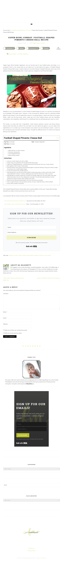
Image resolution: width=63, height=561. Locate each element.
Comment (5, 293)
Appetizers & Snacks (13, 255)
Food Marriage (31, 11)
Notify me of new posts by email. (13, 333)
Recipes (49, 255)
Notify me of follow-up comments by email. (16, 330)
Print (57, 138)
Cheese (20, 255)
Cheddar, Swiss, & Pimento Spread (15, 204)
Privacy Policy (31, 550)
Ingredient (36, 255)
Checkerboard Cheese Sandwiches (15, 200)
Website (5, 324)
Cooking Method (29, 255)
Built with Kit (31, 246)
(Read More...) (30, 383)
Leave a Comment (41, 43)
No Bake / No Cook (43, 255)
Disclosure (31, 548)
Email (5, 318)
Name (5, 312)
